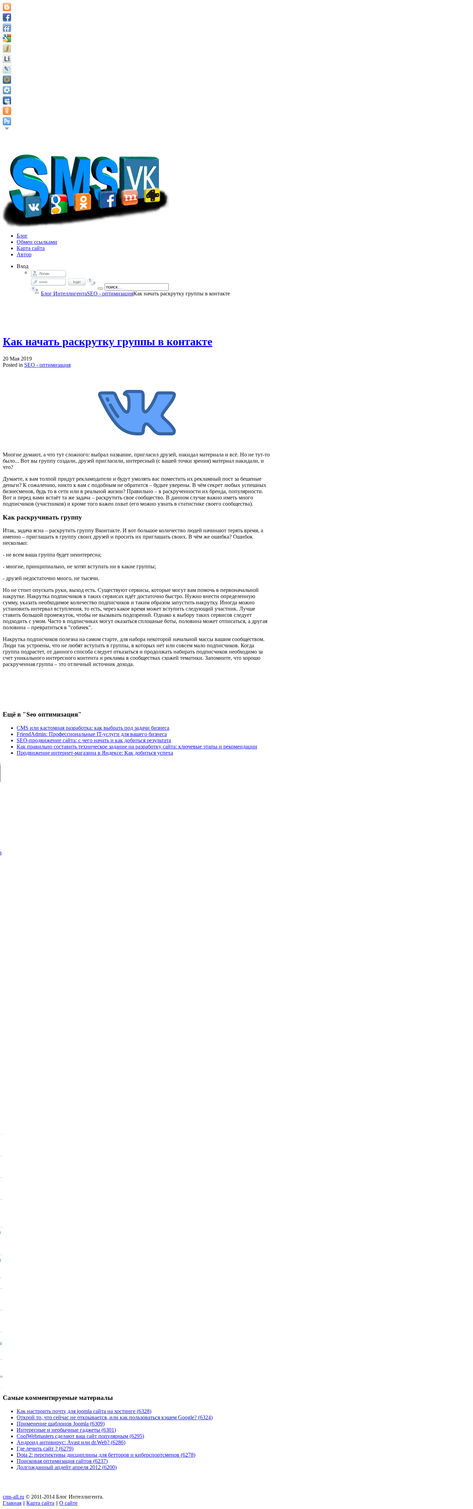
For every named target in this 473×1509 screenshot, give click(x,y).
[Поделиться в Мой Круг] (7, 90)
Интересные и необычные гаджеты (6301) (66, 1430)
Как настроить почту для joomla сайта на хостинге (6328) (84, 1411)
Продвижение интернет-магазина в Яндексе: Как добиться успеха (95, 753)
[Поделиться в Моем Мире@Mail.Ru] (7, 80)
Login (77, 282)
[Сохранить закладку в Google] (7, 38)
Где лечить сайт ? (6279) (45, 1449)
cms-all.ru (13, 1497)
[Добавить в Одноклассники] (7, 111)
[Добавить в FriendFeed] (7, 28)
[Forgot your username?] (34, 290)
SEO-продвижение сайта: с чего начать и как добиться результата (94, 740)
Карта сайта (40, 1503)
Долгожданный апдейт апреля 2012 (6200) (67, 1467)
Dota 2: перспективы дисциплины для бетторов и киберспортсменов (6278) (106, 1455)
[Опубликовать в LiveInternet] (7, 59)
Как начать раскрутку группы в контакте (107, 341)
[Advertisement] (137, 312)
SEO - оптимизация (110, 293)
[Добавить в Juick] (7, 48)
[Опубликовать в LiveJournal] (7, 69)
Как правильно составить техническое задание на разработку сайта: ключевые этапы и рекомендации (137, 746)
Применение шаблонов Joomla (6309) (61, 1424)
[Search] (100, 288)
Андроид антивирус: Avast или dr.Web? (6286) (71, 1442)
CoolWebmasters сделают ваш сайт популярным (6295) (80, 1436)
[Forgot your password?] (91, 281)
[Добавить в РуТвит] (7, 121)
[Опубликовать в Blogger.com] (7, 7)
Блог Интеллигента (64, 293)
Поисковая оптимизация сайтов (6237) (62, 1461)
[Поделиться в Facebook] (7, 17)
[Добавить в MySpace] (7, 100)
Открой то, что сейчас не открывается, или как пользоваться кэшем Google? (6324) (115, 1417)
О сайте (68, 1503)
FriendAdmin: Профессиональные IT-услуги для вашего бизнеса (92, 734)
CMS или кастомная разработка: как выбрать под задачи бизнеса (93, 728)
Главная (12, 1503)
